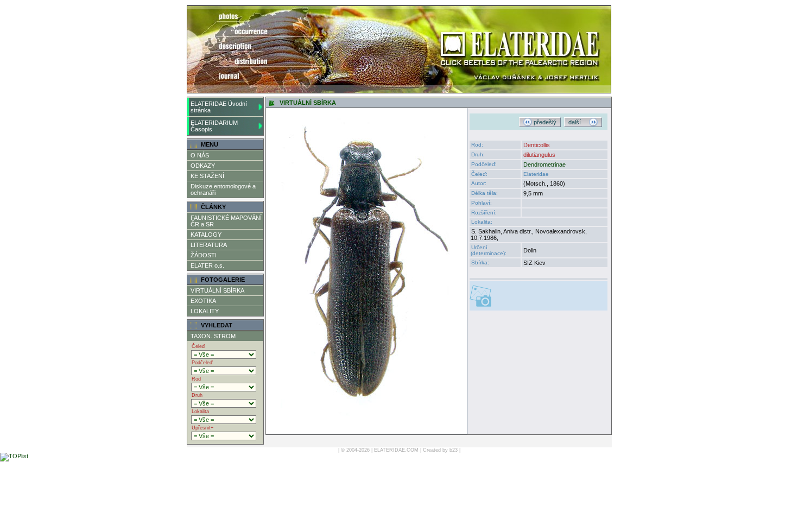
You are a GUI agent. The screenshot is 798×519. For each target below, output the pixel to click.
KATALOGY (206, 234)
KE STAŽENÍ (207, 176)
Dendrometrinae (544, 164)
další (578, 122)
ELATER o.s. (207, 265)
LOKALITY (205, 311)
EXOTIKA (203, 301)
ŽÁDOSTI (204, 255)
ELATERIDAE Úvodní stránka (219, 106)
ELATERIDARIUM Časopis (214, 125)
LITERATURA (209, 245)
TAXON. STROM (213, 336)
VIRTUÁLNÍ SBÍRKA (217, 290)
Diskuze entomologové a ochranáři (223, 189)
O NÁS (200, 155)
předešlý (544, 122)
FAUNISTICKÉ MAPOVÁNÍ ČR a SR (226, 220)
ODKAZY (203, 165)
